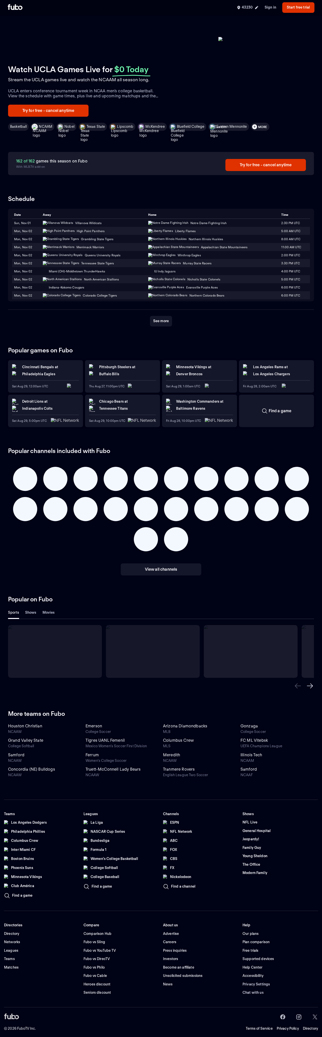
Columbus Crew (178, 740)
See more (161, 321)
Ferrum (92, 755)
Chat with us (253, 992)
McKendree (155, 127)
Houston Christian (25, 726)
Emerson (94, 726)
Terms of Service (259, 1028)
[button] (298, 686)
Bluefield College (190, 127)
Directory (310, 1028)
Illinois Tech (251, 755)
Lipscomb (125, 127)
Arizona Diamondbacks (185, 726)
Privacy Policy (288, 1028)
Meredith (171, 755)
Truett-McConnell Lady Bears (113, 769)
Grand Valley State (25, 740)
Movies (49, 612)
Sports (13, 612)
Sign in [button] (270, 7)
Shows (30, 612)
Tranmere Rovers (179, 769)
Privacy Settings (256, 984)
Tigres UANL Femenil (105, 740)
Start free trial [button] (298, 7)
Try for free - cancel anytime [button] (48, 110)
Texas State (96, 127)
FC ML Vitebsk (254, 740)
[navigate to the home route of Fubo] (15, 7)
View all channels (161, 569)
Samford (16, 755)
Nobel (69, 127)
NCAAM (45, 127)
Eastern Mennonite (231, 127)
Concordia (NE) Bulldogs (31, 769)
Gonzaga (249, 726)
